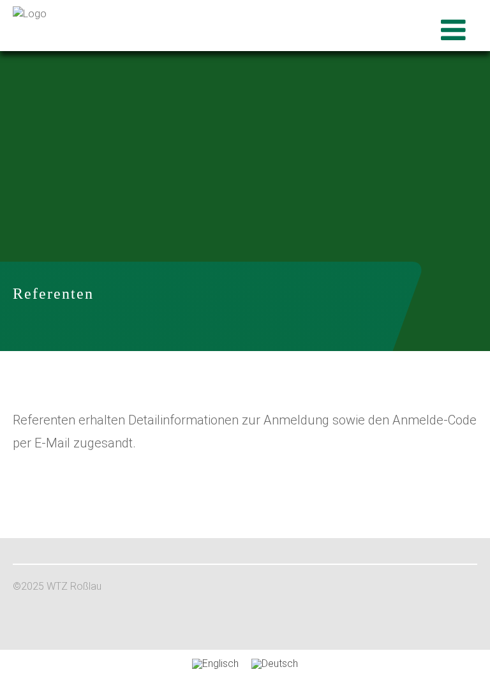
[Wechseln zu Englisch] (215, 664)
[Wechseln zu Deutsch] (274, 664)
